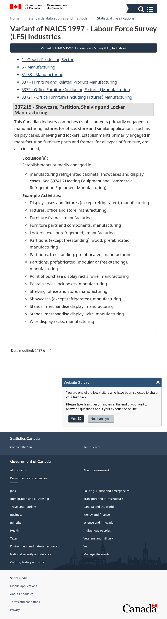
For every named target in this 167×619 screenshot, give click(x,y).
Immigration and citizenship (29, 499)
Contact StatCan (21, 447)
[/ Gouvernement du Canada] (39, 7)
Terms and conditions (25, 602)
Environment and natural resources (34, 546)
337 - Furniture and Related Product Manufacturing (69, 82)
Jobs (13, 491)
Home (15, 18)
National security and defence (30, 554)
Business (16, 515)
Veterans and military (98, 538)
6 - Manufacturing (38, 67)
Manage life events (97, 554)
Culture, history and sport (27, 562)
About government (96, 470)
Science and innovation (99, 522)
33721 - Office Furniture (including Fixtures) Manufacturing (77, 97)
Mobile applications (23, 586)
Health (14, 530)
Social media (18, 578)
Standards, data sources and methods (58, 18)
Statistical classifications (115, 18)
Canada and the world (99, 507)
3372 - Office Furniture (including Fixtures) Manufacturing (76, 89)
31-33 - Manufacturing (42, 74)
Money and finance (97, 515)
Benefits (15, 522)
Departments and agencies (28, 478)
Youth (87, 546)
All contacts (18, 470)
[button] (142, 9)
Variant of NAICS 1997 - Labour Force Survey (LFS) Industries (83, 48)
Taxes (14, 538)
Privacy (15, 610)
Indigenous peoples (97, 530)
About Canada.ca (21, 594)
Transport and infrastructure (103, 499)
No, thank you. (101, 419)
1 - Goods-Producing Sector (48, 59)
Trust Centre (92, 447)
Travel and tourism (23, 507)
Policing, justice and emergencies (107, 491)
